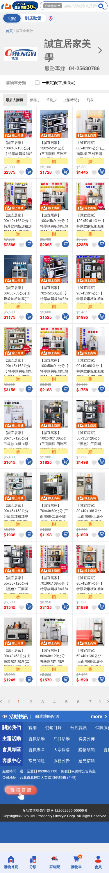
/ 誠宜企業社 (23, 30)
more (96, 716)
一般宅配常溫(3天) (59, 82)
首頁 (9, 30)
